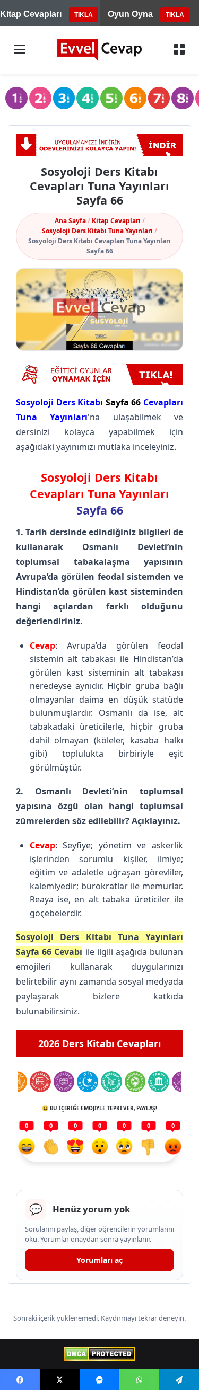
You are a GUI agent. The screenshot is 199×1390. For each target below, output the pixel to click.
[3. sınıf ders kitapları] (64, 98)
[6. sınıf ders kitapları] (135, 98)
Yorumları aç (99, 1260)
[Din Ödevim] (87, 1081)
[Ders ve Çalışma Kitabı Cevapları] (99, 145)
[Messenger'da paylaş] (99, 1379)
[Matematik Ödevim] (40, 1081)
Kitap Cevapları (116, 220)
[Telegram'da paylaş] (179, 1379)
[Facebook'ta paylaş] (20, 1379)
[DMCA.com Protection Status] (99, 1354)
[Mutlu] (26, 1148)
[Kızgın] (173, 1148)
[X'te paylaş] (60, 1379)
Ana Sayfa (70, 220)
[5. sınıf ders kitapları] (111, 98)
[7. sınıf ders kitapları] (159, 98)
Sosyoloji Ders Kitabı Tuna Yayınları (97, 230)
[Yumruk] (148, 1148)
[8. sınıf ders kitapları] (182, 98)
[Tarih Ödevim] (158, 1081)
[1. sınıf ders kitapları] (16, 98)
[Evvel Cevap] (99, 50)
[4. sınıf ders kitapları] (87, 98)
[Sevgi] (75, 1148)
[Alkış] (51, 1148)
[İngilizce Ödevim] (64, 1081)
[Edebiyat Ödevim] (111, 1081)
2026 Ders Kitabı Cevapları (99, 1043)
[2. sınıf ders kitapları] (40, 98)
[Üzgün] (124, 1148)
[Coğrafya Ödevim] (135, 1081)
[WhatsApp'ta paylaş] (139, 1379)
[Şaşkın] (100, 1148)
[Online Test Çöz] (99, 374)
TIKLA (83, 15)
